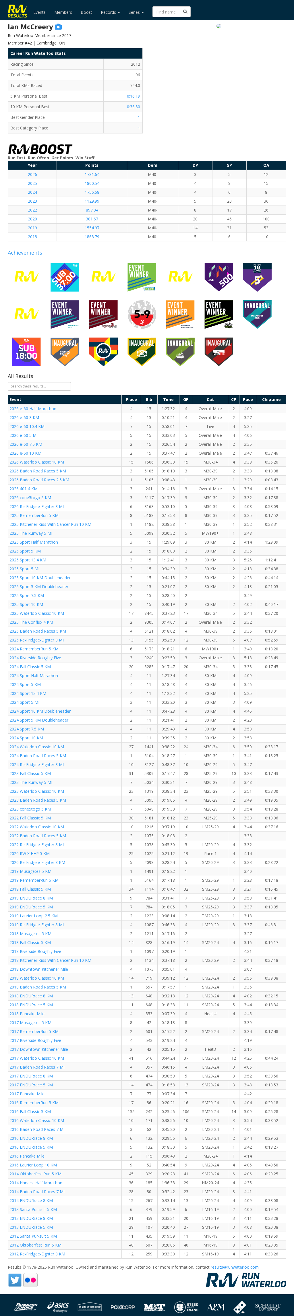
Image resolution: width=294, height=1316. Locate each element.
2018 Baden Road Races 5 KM (37, 987)
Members (63, 12)
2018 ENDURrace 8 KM (31, 996)
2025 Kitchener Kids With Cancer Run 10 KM (50, 524)
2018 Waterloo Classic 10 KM (36, 978)
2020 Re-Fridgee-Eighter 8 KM (37, 862)
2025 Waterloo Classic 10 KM (36, 613)
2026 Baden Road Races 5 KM (37, 471)
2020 (32, 219)
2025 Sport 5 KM (25, 551)
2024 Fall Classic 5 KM (30, 666)
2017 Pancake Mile (27, 1093)
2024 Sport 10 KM (26, 738)
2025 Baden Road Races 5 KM (37, 631)
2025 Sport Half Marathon (33, 542)
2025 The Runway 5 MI (30, 533)
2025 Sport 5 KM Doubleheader (38, 586)
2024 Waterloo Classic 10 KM (36, 746)
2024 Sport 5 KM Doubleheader (38, 720)
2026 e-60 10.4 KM (27, 426)
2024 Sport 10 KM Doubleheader (40, 711)
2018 (32, 236)
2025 (32, 183)
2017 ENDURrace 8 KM (31, 1076)
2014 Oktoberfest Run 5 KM (35, 1174)
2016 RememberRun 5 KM (34, 1102)
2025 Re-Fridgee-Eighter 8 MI (36, 640)
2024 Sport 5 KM (25, 684)
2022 (32, 210)
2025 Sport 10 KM (26, 604)
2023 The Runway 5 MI (30, 782)
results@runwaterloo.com (235, 1267)
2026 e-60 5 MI (23, 435)
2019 (32, 227)
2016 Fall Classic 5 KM (30, 1111)
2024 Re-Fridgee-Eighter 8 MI (36, 764)
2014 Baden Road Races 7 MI (37, 1191)
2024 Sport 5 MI (24, 702)
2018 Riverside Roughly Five (35, 951)
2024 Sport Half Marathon (33, 675)
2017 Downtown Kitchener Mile (38, 1049)
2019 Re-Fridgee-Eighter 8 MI (36, 924)
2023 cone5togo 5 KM (30, 809)
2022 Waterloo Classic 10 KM (36, 826)
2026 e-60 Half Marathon (32, 408)
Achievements (25, 252)
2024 (32, 192)
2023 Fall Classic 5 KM (30, 773)
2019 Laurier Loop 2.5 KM (33, 915)
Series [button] (135, 12)
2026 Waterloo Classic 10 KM (36, 462)
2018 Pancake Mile (27, 1013)
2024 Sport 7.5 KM (26, 729)
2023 (32, 201)
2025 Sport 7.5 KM (26, 595)
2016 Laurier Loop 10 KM (33, 1165)
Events (39, 12)
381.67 (92, 219)
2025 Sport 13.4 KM (27, 560)
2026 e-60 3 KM (24, 417)
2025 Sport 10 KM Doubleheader (40, 577)
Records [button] (109, 12)
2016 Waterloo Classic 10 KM (36, 1120)
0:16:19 (133, 96)
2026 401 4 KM (23, 488)
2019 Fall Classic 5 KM (30, 889)
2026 (32, 174)
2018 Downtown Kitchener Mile (38, 969)
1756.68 (92, 192)
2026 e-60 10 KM (25, 453)
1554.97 (92, 227)
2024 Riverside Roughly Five (35, 657)
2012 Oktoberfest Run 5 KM (35, 1245)
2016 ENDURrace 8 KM (31, 1138)
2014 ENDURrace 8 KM (31, 1200)
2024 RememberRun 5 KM (34, 649)
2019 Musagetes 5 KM (30, 871)
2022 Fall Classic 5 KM (30, 818)
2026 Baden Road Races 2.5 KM (39, 479)
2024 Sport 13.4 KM (27, 693)
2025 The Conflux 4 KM (31, 622)
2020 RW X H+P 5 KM (29, 853)
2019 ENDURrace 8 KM (31, 898)
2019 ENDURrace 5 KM (31, 907)
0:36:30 (133, 106)
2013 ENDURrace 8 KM (31, 1218)
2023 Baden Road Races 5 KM (37, 800)
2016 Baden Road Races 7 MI (37, 1129)
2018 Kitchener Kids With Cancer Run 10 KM (50, 960)
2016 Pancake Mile (27, 1156)
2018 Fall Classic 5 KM (30, 942)
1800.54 (92, 183)
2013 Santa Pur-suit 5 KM (33, 1209)
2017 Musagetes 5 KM (30, 1022)
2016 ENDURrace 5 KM (31, 1147)
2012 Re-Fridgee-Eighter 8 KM (37, 1254)
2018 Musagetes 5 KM (30, 933)
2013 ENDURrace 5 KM (31, 1227)
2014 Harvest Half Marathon (35, 1182)
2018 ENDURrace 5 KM (31, 1004)
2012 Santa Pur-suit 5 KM (33, 1236)
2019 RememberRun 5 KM (34, 880)
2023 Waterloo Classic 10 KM (36, 791)
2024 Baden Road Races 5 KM (37, 755)
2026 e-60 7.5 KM (25, 444)
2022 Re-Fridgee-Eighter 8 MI (36, 844)
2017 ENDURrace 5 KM (31, 1085)
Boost (86, 12)
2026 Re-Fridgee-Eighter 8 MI (36, 506)
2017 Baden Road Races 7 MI (37, 1067)
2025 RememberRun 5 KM (34, 515)
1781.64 (92, 174)
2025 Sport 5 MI (24, 568)
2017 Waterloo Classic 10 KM (36, 1058)
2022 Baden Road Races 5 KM (37, 835)
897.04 (92, 210)
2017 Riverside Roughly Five (35, 1040)
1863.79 (92, 236)
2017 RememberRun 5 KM (34, 1031)
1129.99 (92, 201)
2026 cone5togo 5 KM (30, 497)
